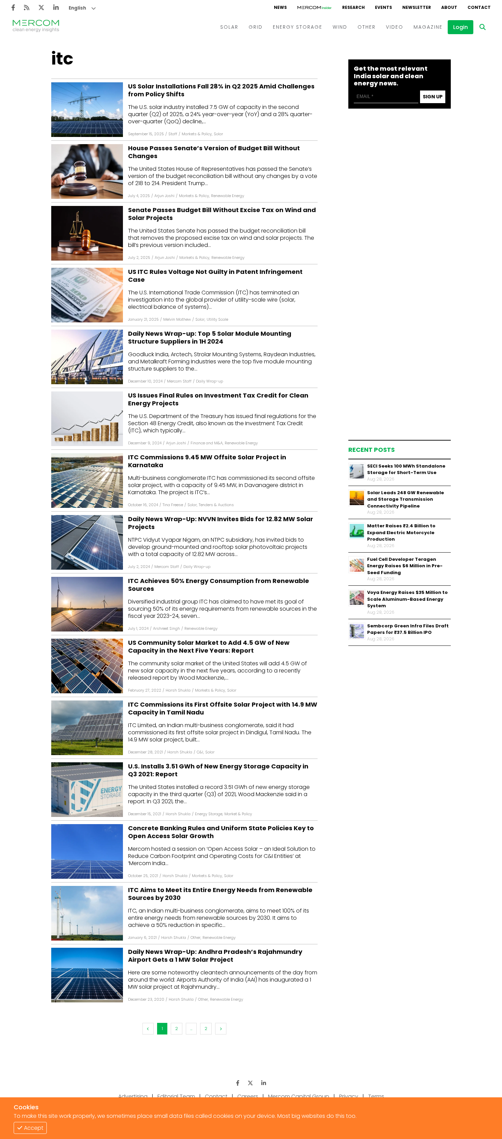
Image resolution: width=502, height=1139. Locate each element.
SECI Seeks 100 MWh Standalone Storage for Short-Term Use (406, 469)
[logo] (35, 27)
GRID (256, 27)
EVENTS (383, 7)
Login (460, 27)
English (77, 8)
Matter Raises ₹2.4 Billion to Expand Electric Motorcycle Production (401, 532)
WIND (340, 27)
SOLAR (229, 27)
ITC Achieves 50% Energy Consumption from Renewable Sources (218, 585)
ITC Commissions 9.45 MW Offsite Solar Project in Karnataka (207, 461)
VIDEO (394, 27)
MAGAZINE (428, 27)
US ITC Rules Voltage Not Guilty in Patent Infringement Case (215, 276)
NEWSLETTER (416, 7)
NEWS (280, 7)
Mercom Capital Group (298, 1096)
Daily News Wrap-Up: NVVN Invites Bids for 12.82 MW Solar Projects (220, 523)
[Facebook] (13, 7)
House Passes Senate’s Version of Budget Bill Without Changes (214, 152)
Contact (216, 1096)
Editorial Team (176, 1096)
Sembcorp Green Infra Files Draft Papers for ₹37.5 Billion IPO (408, 629)
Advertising (133, 1096)
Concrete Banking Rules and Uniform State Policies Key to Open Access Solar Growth (221, 832)
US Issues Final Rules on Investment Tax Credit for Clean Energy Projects (218, 399)
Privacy (348, 1096)
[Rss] (26, 7)
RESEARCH (353, 7)
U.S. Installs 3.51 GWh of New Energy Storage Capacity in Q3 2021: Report (218, 770)
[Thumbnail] (356, 471)
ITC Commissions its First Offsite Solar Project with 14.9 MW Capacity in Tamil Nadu (222, 708)
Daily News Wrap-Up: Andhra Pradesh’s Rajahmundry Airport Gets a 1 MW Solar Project (215, 956)
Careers (247, 1096)
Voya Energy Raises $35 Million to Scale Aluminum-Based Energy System (407, 599)
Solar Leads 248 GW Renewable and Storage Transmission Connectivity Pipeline (405, 499)
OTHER (367, 27)
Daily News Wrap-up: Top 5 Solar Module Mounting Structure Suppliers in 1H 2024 (209, 338)
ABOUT (449, 7)
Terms (376, 1096)
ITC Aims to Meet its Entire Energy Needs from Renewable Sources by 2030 (220, 894)
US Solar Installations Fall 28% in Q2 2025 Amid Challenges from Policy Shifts (221, 90)
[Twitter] (41, 7)
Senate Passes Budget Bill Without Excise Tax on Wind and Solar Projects (222, 214)
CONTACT (479, 7)
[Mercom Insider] (314, 7)
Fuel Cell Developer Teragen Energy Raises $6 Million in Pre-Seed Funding (405, 566)
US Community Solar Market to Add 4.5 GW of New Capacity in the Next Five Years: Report (209, 647)
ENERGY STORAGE (297, 27)
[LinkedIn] (56, 7)
